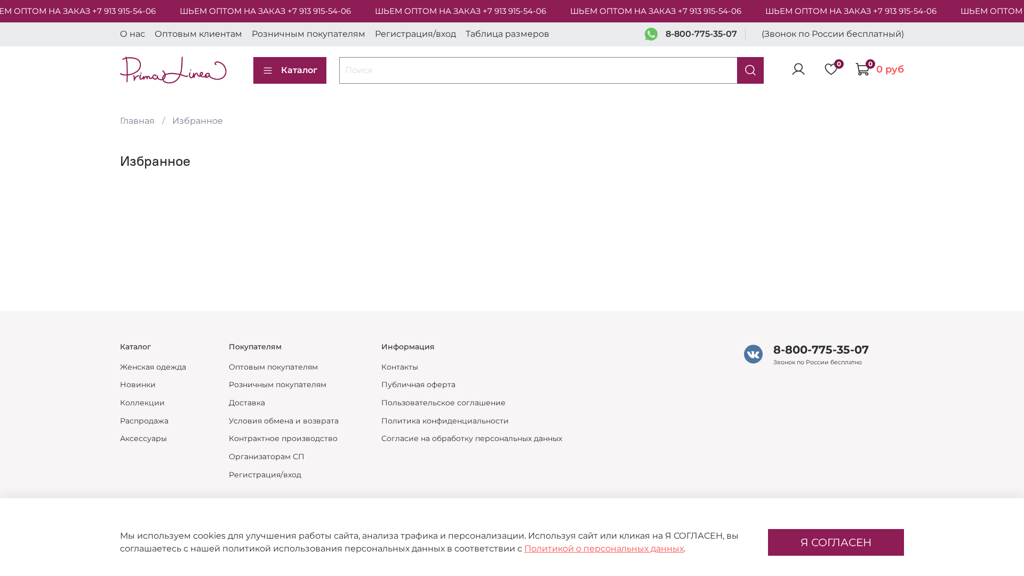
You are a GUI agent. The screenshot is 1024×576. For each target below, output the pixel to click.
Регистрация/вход (415, 34)
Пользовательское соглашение (443, 402)
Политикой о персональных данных (604, 548)
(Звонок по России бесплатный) (833, 34)
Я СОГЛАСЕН (836, 542)
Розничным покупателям (308, 34)
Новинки (138, 384)
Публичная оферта (418, 384)
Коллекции (142, 402)
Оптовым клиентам (198, 34)
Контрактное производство (283, 438)
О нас (132, 34)
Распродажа (144, 421)
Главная (137, 121)
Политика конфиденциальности (445, 421)
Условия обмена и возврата (284, 421)
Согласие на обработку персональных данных (471, 438)
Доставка (247, 402)
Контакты (399, 367)
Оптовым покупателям (273, 367)
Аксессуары (143, 438)
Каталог (299, 70)
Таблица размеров (507, 34)
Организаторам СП (267, 456)
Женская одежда (153, 367)
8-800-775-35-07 (701, 34)
